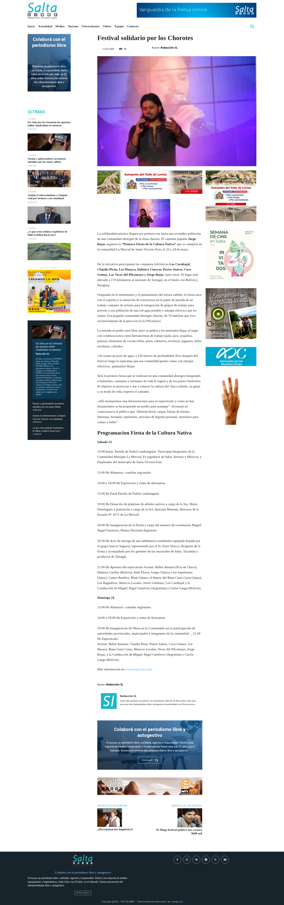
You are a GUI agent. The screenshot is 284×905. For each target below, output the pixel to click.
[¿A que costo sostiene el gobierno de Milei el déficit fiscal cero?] (49, 251)
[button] (252, 26)
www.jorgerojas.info (138, 669)
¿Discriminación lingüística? (115, 829)
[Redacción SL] (109, 701)
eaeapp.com (177, 901)
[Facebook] (84, 37)
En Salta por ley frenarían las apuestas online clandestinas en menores (49, 124)
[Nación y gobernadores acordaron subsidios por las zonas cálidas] (49, 178)
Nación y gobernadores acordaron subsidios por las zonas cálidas (47, 160)
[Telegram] (206, 860)
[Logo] (42, 10)
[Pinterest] (84, 52)
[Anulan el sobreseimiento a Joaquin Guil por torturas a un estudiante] (49, 215)
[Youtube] (225, 860)
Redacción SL (42, 354)
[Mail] (196, 860)
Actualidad (32, 119)
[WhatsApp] (84, 60)
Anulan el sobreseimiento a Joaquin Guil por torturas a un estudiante (47, 197)
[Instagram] (187, 860)
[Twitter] (84, 45)
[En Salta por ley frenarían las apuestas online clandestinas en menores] (49, 142)
